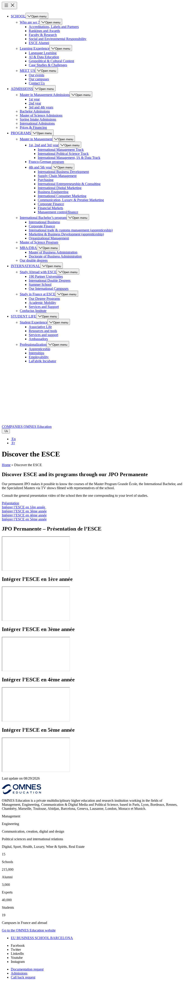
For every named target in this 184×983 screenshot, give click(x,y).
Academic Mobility (42, 303)
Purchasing (45, 180)
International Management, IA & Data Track (69, 158)
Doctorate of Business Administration (55, 256)
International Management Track (61, 149)
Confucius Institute (33, 311)
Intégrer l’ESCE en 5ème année (24, 519)
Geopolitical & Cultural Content (51, 61)
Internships (36, 353)
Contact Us (37, 83)
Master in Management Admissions (45, 95)
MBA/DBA (28, 248)
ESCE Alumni (39, 43)
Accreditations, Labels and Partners (54, 27)
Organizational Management (49, 238)
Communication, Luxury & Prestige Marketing (71, 200)
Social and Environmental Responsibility (57, 39)
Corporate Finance (51, 204)
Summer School (40, 284)
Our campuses (39, 79)
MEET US (27, 70)
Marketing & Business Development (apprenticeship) (66, 234)
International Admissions (37, 123)
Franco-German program (46, 162)
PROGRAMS (21, 133)
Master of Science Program (39, 242)
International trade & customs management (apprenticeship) (71, 230)
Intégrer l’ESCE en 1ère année (24, 507)
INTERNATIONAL (25, 266)
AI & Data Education (44, 57)
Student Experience (33, 322)
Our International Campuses (48, 288)
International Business (44, 222)
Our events (36, 75)
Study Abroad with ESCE (38, 272)
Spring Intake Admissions (38, 119)
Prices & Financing (33, 127)
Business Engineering (53, 192)
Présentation (10, 503)
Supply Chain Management (57, 176)
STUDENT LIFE (23, 316)
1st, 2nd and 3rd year (44, 145)
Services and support (43, 335)
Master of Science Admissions (41, 115)
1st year (34, 99)
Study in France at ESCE (37, 294)
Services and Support (44, 307)
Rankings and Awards (44, 31)
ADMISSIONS (22, 89)
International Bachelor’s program (43, 218)
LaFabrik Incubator (42, 361)
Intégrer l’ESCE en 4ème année (24, 515)
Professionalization (33, 344)
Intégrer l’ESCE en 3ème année (24, 511)
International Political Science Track (63, 154)
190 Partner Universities (46, 276)
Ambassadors (38, 339)
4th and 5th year (40, 167)
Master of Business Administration (53, 252)
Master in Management (36, 139)
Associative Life (40, 327)
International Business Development (63, 172)
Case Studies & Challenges (48, 65)
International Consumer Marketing (62, 196)
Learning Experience (34, 48)
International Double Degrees (49, 280)
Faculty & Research (43, 35)
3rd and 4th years (41, 107)
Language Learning (43, 53)
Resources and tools (43, 331)
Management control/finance (58, 212)
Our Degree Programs (44, 299)
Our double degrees (34, 260)
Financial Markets (50, 208)
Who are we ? (29, 22)
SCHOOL (18, 16)
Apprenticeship (39, 349)
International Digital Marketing (59, 188)
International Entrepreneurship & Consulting (69, 184)
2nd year (35, 103)
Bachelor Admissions (35, 111)
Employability (39, 357)
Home (6, 465)
